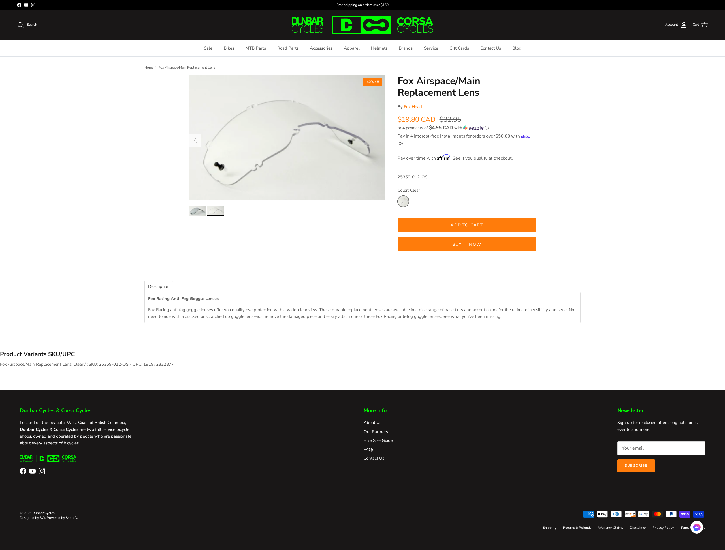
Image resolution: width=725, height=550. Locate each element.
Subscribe (636, 465)
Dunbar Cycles (43, 513)
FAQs (369, 449)
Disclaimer (638, 527)
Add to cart (467, 225)
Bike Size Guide (378, 440)
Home (148, 67)
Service (431, 48)
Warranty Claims (610, 527)
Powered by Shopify (62, 517)
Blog (516, 48)
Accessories (321, 48)
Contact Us (490, 48)
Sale (208, 48)
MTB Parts (256, 48)
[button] (443, 127)
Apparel (352, 48)
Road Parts (287, 48)
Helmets (379, 48)
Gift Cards (459, 48)
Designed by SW (32, 517)
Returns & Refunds (577, 527)
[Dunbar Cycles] (362, 25)
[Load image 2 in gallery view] (287, 137)
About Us (372, 422)
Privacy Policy (663, 527)
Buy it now (466, 244)
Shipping (549, 527)
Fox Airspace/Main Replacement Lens (186, 67)
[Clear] (403, 201)
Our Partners (376, 432)
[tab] (158, 286)
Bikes (229, 48)
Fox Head (413, 107)
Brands (406, 48)
